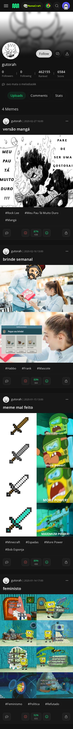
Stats (59, 95)
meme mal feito (18, 407)
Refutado (53, 704)
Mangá (11, 220)
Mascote (44, 368)
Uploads (17, 95)
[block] (67, 121)
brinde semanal (18, 259)
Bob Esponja (15, 549)
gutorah (16, 121)
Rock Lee (13, 213)
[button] (57, 6)
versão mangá (16, 129)
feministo (12, 588)
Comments (39, 95)
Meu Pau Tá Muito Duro (42, 213)
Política (35, 704)
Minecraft (13, 542)
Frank (27, 368)
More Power (54, 542)
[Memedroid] (15, 5)
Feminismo (14, 704)
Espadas (33, 542)
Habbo (11, 368)
